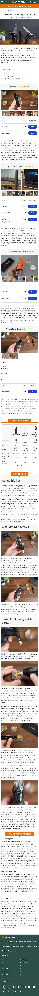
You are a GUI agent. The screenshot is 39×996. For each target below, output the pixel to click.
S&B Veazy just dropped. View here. (20, 6)
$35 (32, 219)
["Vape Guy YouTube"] (14, 987)
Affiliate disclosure (7, 971)
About (3, 959)
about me (15, 495)
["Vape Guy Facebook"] (3, 987)
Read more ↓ (5, 62)
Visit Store (16, 450)
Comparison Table (11, 74)
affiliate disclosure (17, 521)
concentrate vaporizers (23, 656)
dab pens (6, 656)
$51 (32, 206)
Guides (22, 974)
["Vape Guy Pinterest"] (19, 987)
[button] (2, 2)
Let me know (25, 508)
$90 (32, 391)
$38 (32, 292)
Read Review (16, 442)
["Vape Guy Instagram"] (9, 987)
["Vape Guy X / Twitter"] (24, 987)
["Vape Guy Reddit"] (34, 987)
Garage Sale (5, 974)
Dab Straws (10, 10)
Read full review (20, 160)
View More (19, 465)
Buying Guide (9, 76)
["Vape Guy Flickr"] (19, 991)
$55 (32, 127)
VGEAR (4, 127)
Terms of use (5, 965)
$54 (32, 213)
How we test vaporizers (12, 79)
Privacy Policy (5, 968)
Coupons (22, 971)
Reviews (22, 965)
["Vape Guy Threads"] (9, 991)
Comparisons (23, 968)
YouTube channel (27, 490)
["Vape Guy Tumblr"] (3, 991)
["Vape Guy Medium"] (14, 991)
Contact (4, 962)
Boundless (5, 206)
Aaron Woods (28, 17)
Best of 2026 (23, 962)
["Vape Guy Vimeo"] (29, 987)
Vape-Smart (6, 133)
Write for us (23, 959)
